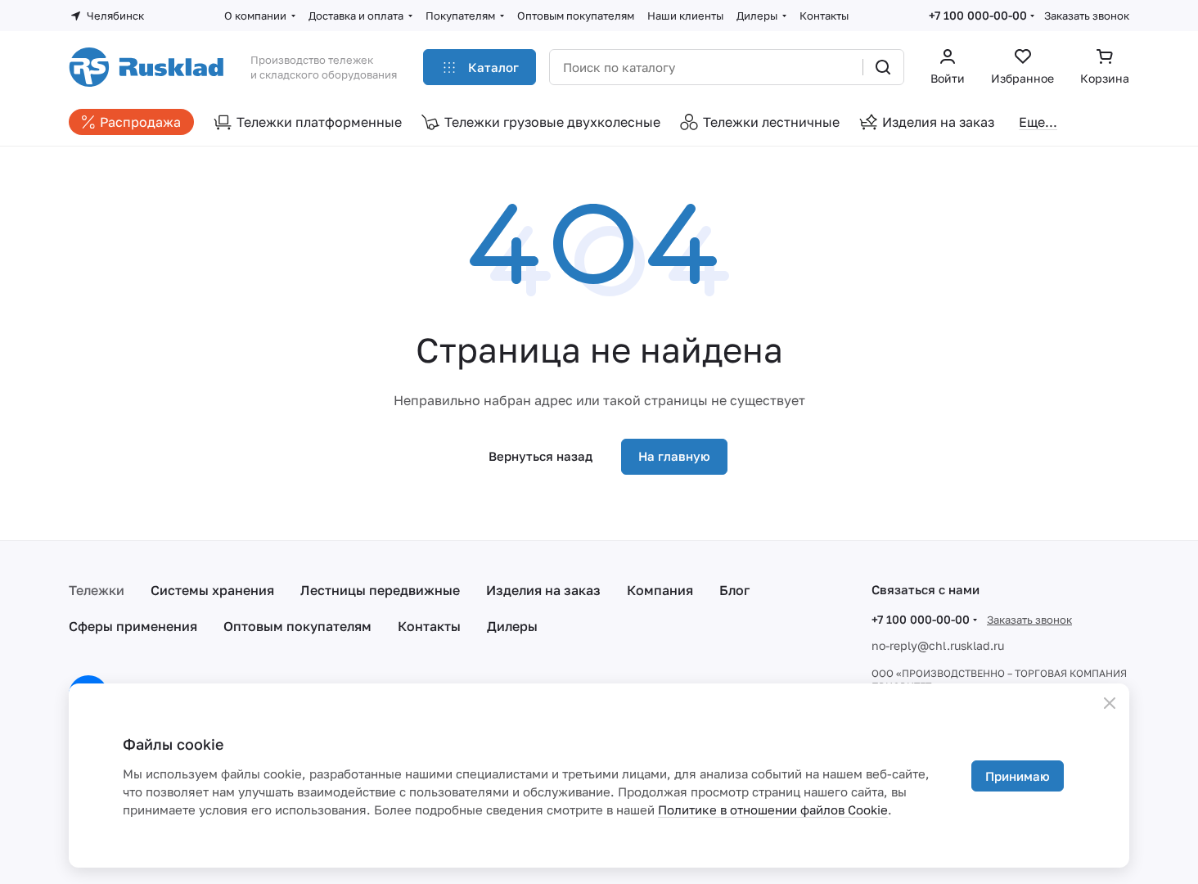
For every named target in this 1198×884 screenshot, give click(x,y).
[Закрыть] (1110, 703)
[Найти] (882, 67)
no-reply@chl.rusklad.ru (937, 645)
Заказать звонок (1086, 15)
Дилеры (512, 626)
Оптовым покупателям (297, 626)
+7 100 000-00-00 (978, 15)
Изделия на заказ (543, 590)
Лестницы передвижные (380, 590)
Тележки (96, 590)
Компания (660, 590)
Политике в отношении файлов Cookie (773, 809)
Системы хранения (212, 590)
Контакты (429, 626)
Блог (734, 590)
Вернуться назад (540, 456)
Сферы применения (133, 626)
